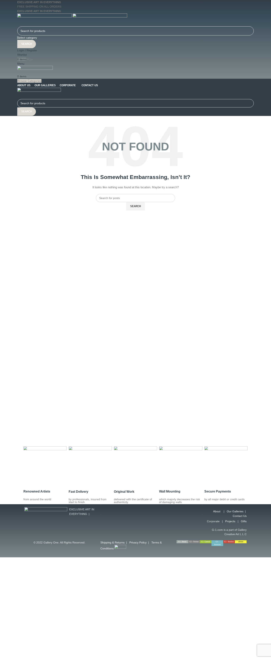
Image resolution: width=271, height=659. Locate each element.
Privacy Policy (138, 542)
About (216, 511)
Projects (230, 521)
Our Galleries (235, 511)
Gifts (244, 521)
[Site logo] (45, 19)
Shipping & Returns (112, 542)
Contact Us (240, 515)
